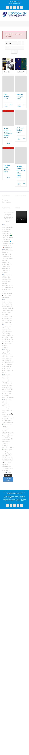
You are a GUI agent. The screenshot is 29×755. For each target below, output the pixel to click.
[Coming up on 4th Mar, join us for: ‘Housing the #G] (7, 461)
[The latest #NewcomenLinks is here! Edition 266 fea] (7, 236)
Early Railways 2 (7, 95)
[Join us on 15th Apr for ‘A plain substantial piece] (7, 336)
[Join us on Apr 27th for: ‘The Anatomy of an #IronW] (7, 286)
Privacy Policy (22, 492)
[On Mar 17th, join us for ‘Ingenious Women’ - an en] (7, 411)
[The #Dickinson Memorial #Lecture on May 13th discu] (7, 261)
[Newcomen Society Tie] (21, 84)
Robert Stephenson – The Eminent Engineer (8, 132)
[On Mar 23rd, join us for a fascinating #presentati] (7, 386)
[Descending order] (22, 43)
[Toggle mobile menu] (26, 18)
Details (11, 104)
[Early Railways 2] (8, 84)
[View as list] (15, 51)
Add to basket (6, 105)
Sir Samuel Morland (20, 129)
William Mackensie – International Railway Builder (21, 170)
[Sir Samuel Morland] (21, 117)
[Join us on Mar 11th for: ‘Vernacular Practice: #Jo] (7, 436)
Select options (19, 105)
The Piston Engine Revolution (7, 167)
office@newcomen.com (14, 3)
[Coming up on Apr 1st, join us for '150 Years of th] (7, 361)
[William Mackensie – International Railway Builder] (21, 155)
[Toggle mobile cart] (23, 18)
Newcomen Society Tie (20, 95)
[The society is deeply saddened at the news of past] (7, 311)
